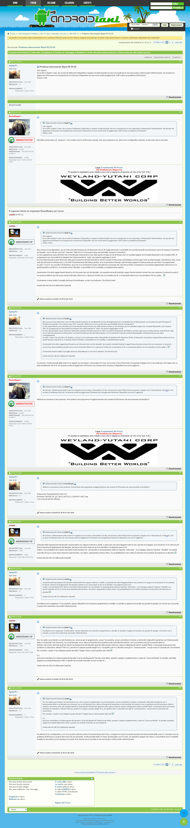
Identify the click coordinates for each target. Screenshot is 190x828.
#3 (180, 222)
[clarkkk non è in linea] (14, 233)
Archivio (178, 809)
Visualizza (175, 57)
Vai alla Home (169, 809)
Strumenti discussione (161, 57)
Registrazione (176, 25)
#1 (180, 61)
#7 (180, 521)
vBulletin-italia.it (103, 824)
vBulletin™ (94, 819)
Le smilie (59, 784)
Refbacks (13, 799)
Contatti (87, 3)
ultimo (177, 43)
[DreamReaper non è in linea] (19, 127)
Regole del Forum (63, 803)
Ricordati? (136, 29)
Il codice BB (60, 782)
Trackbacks (60, 794)
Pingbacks (13, 797)
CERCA (175, 4)
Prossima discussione (105, 772)
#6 (180, 473)
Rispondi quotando (175, 97)
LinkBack (147, 57)
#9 (180, 616)
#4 (180, 308)
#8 (180, 568)
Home (15, 3)
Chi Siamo (51, 3)
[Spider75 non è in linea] (14, 74)
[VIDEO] (65, 789)
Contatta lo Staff (157, 809)
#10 (180, 688)
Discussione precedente (85, 772)
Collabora (69, 3)
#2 (180, 112)
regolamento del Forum (112, 168)
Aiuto (165, 25)
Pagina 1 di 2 (160, 42)
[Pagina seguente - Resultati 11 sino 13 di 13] (172, 42)
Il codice (58, 787)
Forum (33, 3)
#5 (180, 376)
